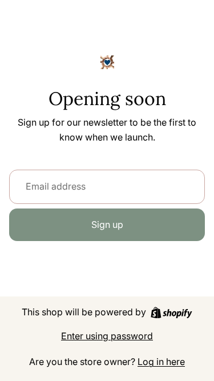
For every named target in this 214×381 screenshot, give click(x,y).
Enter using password (107, 336)
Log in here (161, 361)
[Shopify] (171, 313)
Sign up (107, 224)
